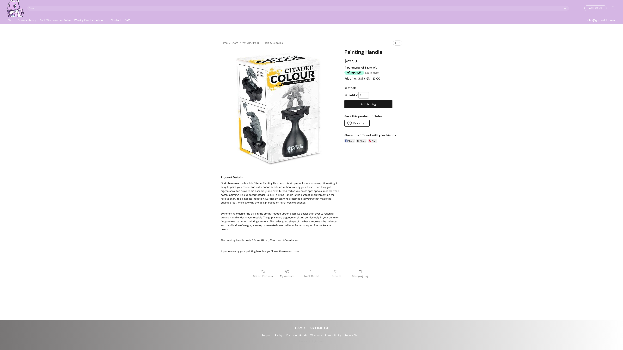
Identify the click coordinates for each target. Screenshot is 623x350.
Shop (11, 20)
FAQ (127, 20)
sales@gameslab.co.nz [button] (600, 20)
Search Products (263, 276)
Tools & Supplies (273, 43)
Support (267, 335)
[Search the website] (565, 8)
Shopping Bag (360, 276)
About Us (102, 20)
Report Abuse (353, 335)
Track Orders (311, 276)
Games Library (27, 20)
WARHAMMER (250, 43)
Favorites (335, 276)
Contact (116, 20)
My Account (287, 276)
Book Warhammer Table (55, 20)
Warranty (316, 335)
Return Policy (333, 335)
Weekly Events (83, 20)
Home (224, 43)
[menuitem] (395, 43)
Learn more (372, 72)
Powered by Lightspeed (311, 341)
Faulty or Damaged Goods (291, 335)
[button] (14, 8)
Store (235, 43)
